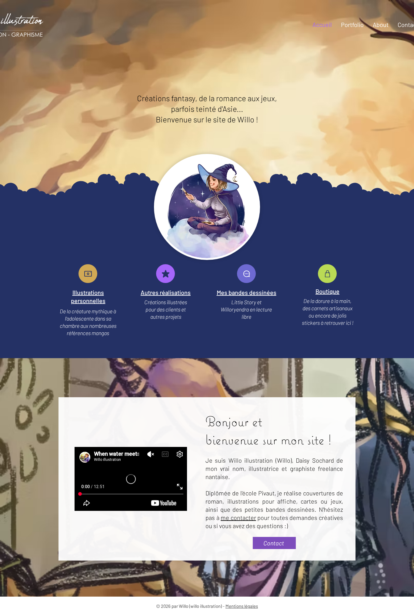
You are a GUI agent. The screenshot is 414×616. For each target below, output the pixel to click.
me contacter (238, 517)
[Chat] (246, 273)
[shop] (327, 273)
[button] (352, 24)
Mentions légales (241, 606)
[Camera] (87, 273)
